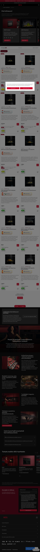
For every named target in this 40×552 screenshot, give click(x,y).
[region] (20, 86)
